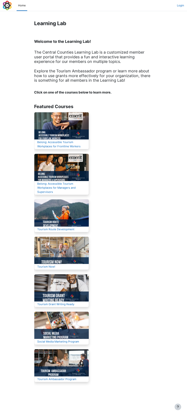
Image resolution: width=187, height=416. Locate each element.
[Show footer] (178, 407)
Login (180, 5)
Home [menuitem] (22, 5)
